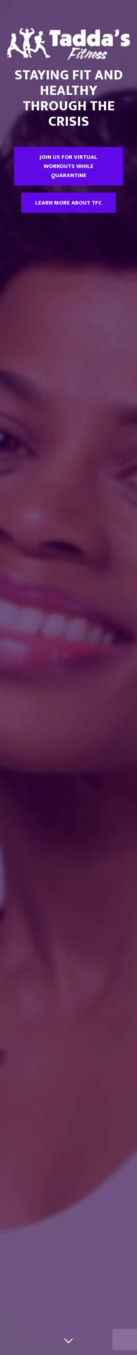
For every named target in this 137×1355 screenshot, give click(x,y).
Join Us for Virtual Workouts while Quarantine (68, 166)
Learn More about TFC (68, 203)
